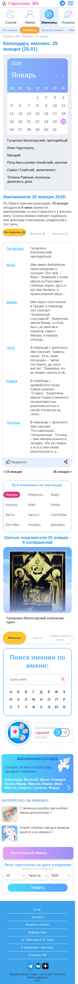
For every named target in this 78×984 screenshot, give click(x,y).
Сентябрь (59, 515)
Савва (11, 381)
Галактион (15, 249)
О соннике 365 (38, 955)
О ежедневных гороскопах (37, 947)
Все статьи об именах (29, 853)
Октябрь (12, 525)
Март (55, 495)
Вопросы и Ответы (37, 924)
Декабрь (58, 525)
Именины (29, 30)
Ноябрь (34, 525)
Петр (10, 348)
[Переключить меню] (70, 3)
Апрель (11, 505)
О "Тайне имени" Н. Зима (37, 939)
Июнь (55, 505)
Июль (10, 515)
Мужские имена (52, 30)
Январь (11, 495)
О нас (37, 909)
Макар (11, 302)
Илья (10, 265)
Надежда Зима (37, 932)
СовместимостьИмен (60, 637)
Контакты (37, 917)
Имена (37, 637)
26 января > (62, 471)
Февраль (35, 495)
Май (31, 505)
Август (33, 515)
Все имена (10, 30)
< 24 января (12, 471)
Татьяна (13, 423)
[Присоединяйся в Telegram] (62, 3)
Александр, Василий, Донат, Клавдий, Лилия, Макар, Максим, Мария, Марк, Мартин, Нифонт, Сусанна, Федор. (35, 784)
